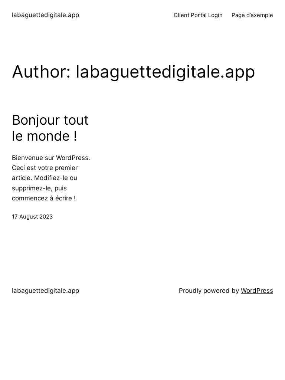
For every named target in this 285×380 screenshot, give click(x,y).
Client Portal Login (198, 15)
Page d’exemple (252, 15)
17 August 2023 (32, 216)
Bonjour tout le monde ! (50, 128)
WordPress (257, 290)
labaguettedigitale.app (45, 15)
